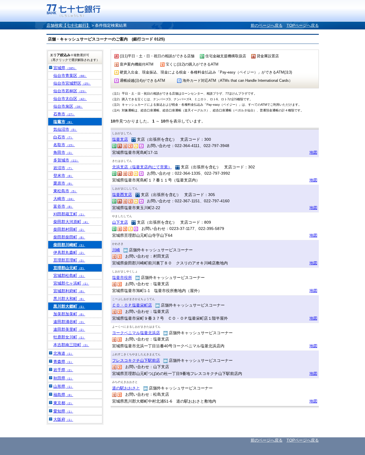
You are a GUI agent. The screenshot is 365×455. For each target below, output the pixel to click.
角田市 (63, 152)
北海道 (63, 353)
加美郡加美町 (69, 314)
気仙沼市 (65, 129)
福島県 (63, 394)
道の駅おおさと (126, 388)
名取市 (64, 144)
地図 (313, 152)
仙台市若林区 (70, 91)
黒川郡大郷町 (69, 306)
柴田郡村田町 (69, 229)
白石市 (63, 137)
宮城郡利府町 (69, 291)
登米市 (63, 175)
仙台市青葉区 (70, 75)
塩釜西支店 (122, 194)
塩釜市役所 (122, 277)
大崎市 (64, 198)
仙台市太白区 (70, 98)
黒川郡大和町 (69, 298)
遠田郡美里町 (69, 329)
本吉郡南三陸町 (71, 344)
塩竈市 (63, 121)
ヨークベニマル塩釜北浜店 (136, 332)
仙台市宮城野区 (72, 83)
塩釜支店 (120, 139)
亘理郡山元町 (69, 268)
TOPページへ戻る (303, 25)
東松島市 (65, 191)
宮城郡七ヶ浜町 (71, 283)
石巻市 (64, 114)
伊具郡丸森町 (69, 252)
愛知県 (63, 411)
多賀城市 (66, 160)
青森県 (63, 361)
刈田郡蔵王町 (69, 214)
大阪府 (63, 419)
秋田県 (63, 378)
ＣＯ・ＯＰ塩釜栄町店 (132, 305)
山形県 (63, 386)
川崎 (116, 250)
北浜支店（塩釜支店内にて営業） (142, 167)
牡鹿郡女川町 (69, 337)
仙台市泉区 (68, 106)
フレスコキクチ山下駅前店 (136, 360)
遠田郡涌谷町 (69, 321)
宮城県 (65, 68)
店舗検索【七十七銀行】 (68, 25)
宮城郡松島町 (69, 275)
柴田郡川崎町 (69, 244)
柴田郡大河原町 (71, 221)
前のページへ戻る (267, 25)
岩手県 (63, 370)
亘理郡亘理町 (69, 260)
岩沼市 (63, 168)
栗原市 (63, 183)
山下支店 (120, 222)
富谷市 (63, 206)
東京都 (63, 403)
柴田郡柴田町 (69, 237)
